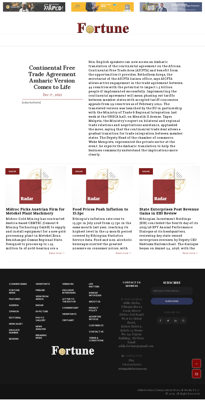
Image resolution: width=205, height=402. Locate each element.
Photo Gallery (40, 318)
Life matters (94, 285)
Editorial (15, 317)
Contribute (96, 325)
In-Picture (42, 311)
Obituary (68, 320)
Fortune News (14, 291)
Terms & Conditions (96, 339)
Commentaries (18, 284)
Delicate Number (14, 331)
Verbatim (67, 284)
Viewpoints (43, 284)
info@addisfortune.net (133, 368)
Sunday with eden (95, 294)
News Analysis (41, 327)
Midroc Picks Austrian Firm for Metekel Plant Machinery (35, 211)
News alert (16, 323)
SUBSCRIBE (172, 301)
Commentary (70, 307)
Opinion (14, 311)
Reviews (14, 338)
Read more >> (56, 253)
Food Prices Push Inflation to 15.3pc (100, 211)
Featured (14, 299)
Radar (39, 305)
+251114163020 (132, 364)
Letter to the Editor (69, 300)
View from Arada (42, 297)
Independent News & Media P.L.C (178, 390)
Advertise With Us (95, 317)
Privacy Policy (93, 309)
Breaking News (41, 336)
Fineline (40, 290)
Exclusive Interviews (69, 291)
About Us (94, 301)
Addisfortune (145, 390)
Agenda (14, 305)
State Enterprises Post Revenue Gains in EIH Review (169, 211)
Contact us (96, 331)
